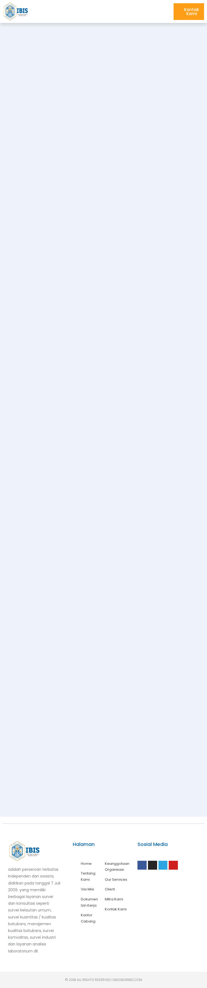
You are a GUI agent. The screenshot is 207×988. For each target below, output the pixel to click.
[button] (164, 11)
